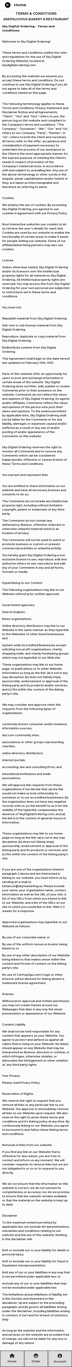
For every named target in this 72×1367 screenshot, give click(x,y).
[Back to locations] (7, 5)
